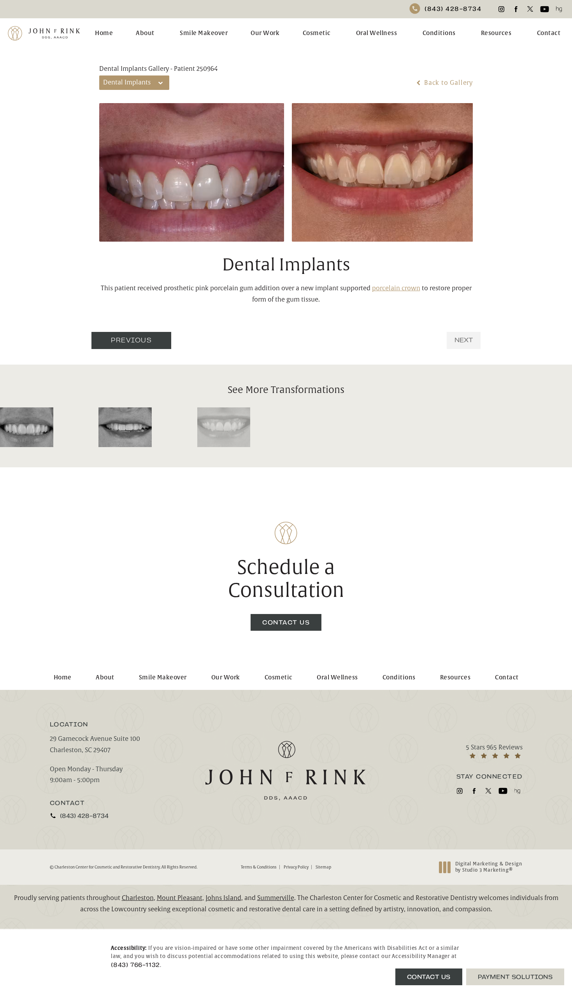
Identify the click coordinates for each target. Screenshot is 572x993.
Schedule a (286, 579)
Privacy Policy (296, 867)
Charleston (138, 898)
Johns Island (223, 898)
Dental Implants (286, 265)
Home (104, 33)
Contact (549, 33)
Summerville (275, 898)
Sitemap (323, 867)
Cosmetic (317, 33)
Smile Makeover (204, 33)
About (145, 33)
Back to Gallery (447, 83)
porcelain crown (396, 288)
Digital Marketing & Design (489, 867)
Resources (496, 33)
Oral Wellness (376, 33)
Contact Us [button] (429, 977)
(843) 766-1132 (135, 964)
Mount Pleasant (179, 898)
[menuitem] (501, 9)
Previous (131, 340)
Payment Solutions (515, 977)
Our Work (265, 33)
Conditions (439, 33)
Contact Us (286, 622)
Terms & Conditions (259, 867)
